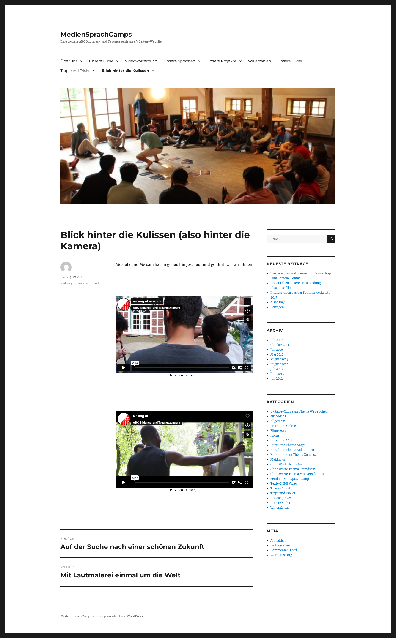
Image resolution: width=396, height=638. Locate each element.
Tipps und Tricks (75, 70)
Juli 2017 (276, 340)
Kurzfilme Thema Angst (287, 445)
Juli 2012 (276, 378)
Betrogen (277, 307)
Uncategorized (88, 283)
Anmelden (278, 541)
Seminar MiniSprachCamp (289, 479)
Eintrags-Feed (281, 545)
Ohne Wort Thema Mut (287, 464)
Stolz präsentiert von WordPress (119, 616)
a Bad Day (277, 302)
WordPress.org (281, 555)
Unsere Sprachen (179, 61)
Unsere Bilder (290, 61)
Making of (67, 283)
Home (274, 435)
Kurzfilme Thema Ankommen (292, 450)
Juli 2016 (276, 350)
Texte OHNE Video (283, 484)
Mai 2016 (277, 354)
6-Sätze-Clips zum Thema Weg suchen (299, 411)
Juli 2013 (276, 369)
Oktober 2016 (280, 345)
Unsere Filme (101, 61)
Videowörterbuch (141, 61)
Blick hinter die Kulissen (125, 70)
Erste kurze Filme (283, 426)
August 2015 (279, 359)
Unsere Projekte (221, 61)
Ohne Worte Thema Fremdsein (292, 469)
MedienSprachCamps (96, 34)
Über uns (68, 61)
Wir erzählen (259, 61)
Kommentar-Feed (283, 550)
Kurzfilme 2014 (281, 440)
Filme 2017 (278, 431)
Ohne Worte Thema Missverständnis (297, 474)
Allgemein (277, 421)
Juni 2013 (277, 374)
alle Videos (278, 416)
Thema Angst (280, 488)
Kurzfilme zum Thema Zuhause (293, 455)
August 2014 (279, 364)
